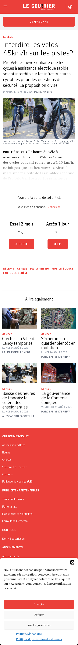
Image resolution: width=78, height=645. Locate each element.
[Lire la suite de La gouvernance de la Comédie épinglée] (58, 373)
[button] (72, 562)
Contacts (7, 474)
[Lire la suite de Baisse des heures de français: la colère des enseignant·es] (19, 373)
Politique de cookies (29, 634)
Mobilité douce (62, 268)
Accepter (39, 604)
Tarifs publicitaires (13, 499)
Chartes (7, 459)
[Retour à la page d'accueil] (39, 7)
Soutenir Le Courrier (14, 467)
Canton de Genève (15, 273)
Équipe (6, 452)
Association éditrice (13, 445)
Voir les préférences (39, 625)
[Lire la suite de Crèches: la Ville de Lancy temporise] (19, 318)
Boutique (9, 530)
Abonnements (10, 556)
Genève (8, 37)
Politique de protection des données (39, 639)
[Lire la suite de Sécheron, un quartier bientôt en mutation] (58, 318)
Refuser (39, 614)
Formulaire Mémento (15, 521)
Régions (8, 268)
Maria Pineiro (39, 268)
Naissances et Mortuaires (17, 514)
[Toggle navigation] (5, 7)
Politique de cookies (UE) (17, 481)
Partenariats (9, 506)
